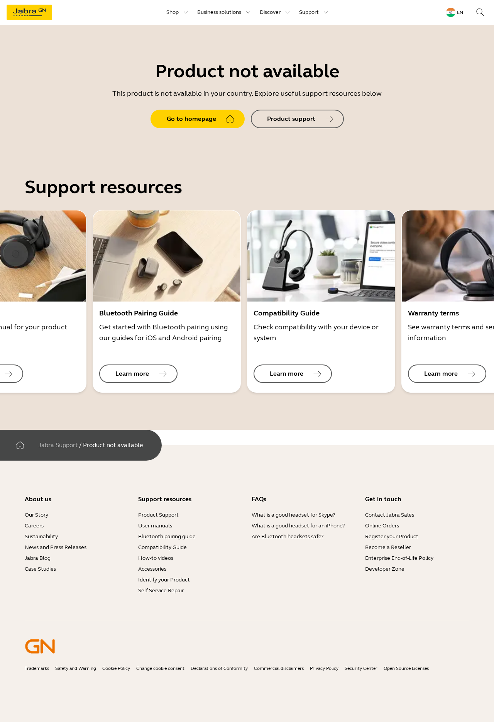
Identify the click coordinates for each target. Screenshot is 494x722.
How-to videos (155, 558)
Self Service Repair (161, 590)
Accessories (152, 569)
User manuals (155, 525)
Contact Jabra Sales (389, 515)
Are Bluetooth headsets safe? (287, 536)
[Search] (480, 12)
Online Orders (382, 525)
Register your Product (391, 536)
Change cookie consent (160, 668)
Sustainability (41, 536)
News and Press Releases (55, 547)
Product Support (158, 515)
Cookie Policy (116, 668)
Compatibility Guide (162, 547)
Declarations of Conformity (219, 668)
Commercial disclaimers (279, 668)
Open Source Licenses (406, 668)
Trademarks (37, 668)
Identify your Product (164, 579)
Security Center (361, 668)
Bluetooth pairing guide (167, 536)
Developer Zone (384, 569)
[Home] (20, 445)
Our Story (36, 515)
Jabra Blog (38, 558)
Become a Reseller (388, 547)
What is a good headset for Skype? (293, 515)
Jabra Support (58, 445)
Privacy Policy (324, 668)
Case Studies (40, 569)
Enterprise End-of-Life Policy (399, 558)
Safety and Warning (75, 668)
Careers (34, 525)
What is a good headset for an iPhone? (298, 525)
